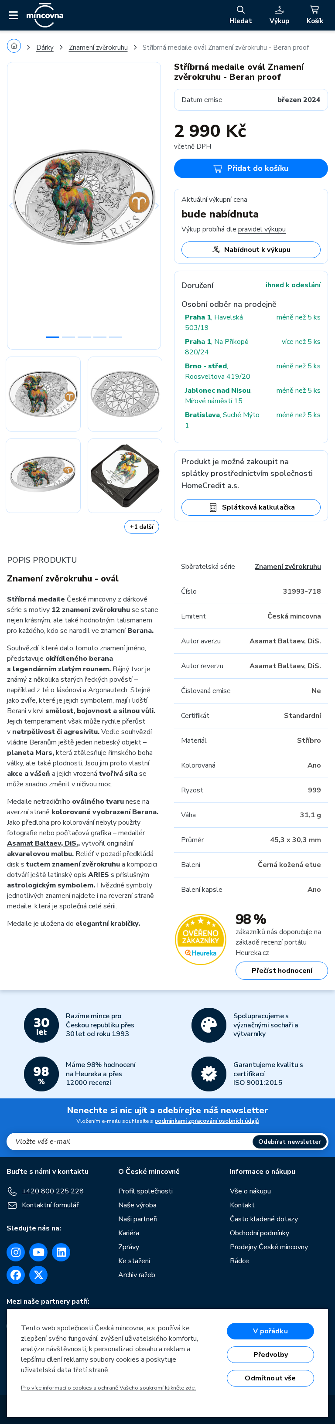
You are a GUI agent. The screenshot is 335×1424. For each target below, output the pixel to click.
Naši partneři (137, 1219)
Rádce (239, 1261)
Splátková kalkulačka (258, 507)
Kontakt (242, 1205)
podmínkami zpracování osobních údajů (206, 1121)
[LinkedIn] (61, 1252)
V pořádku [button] (270, 1331)
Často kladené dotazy (264, 1219)
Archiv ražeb (136, 1275)
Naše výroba (137, 1205)
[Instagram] (16, 1252)
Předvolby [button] (270, 1354)
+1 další (142, 527)
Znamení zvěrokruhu (98, 47)
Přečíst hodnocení (282, 970)
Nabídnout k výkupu (257, 250)
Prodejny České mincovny (269, 1247)
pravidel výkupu (262, 229)
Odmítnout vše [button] (270, 1378)
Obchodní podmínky (259, 1233)
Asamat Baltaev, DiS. (42, 843)
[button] (18, 206)
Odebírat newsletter (289, 1142)
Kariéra (128, 1233)
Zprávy (128, 1247)
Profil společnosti (145, 1191)
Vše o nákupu (250, 1191)
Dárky (45, 47)
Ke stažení (134, 1261)
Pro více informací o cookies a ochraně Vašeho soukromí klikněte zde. (108, 1388)
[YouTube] (38, 1252)
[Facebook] (16, 1275)
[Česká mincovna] (45, 15)
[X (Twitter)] (38, 1275)
